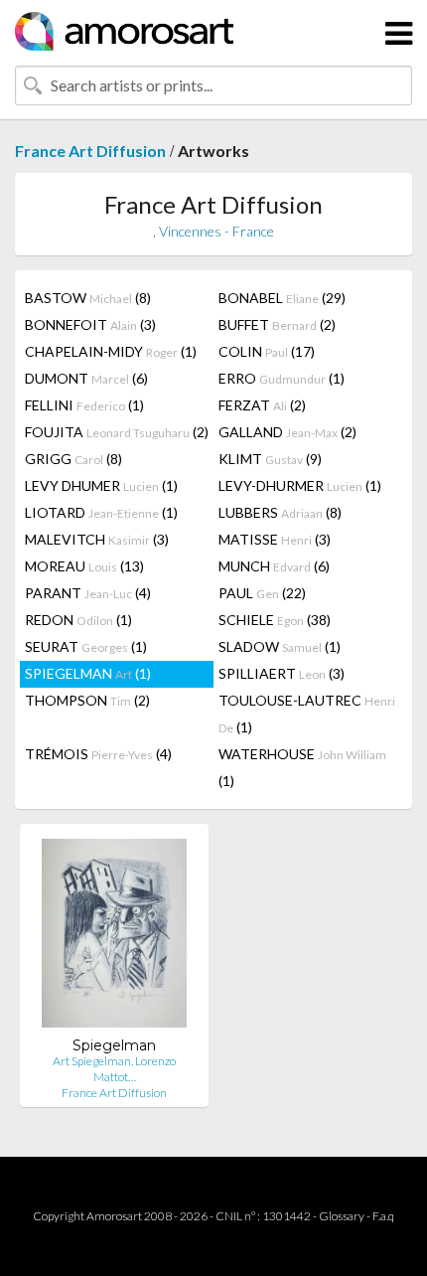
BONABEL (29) (282, 297)
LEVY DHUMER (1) (101, 485)
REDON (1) (78, 619)
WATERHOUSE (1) (302, 767)
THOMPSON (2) (87, 700)
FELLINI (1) (84, 405)
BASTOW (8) (88, 297)
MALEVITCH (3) (97, 539)
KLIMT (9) (270, 458)
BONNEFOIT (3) (90, 324)
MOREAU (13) (84, 566)
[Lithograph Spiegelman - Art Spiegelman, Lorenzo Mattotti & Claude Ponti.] (115, 937)
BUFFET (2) (277, 324)
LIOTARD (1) (101, 512)
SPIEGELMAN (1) (88, 673)
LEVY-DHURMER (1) (299, 485)
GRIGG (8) (73, 458)
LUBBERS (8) (280, 512)
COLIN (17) (266, 351)
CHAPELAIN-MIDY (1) (111, 351)
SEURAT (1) (86, 646)
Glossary (341, 1215)
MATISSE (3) (274, 539)
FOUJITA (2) (117, 431)
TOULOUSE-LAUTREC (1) (306, 713)
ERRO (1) (281, 378)
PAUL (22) (262, 592)
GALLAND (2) (287, 431)
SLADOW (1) (279, 646)
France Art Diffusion (90, 150)
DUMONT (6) (86, 378)
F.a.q (383, 1215)
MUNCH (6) (274, 566)
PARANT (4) (88, 592)
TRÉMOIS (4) (98, 753)
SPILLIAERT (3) (281, 673)
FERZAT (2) (262, 405)
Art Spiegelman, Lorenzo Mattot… (114, 1068)
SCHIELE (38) (274, 619)
